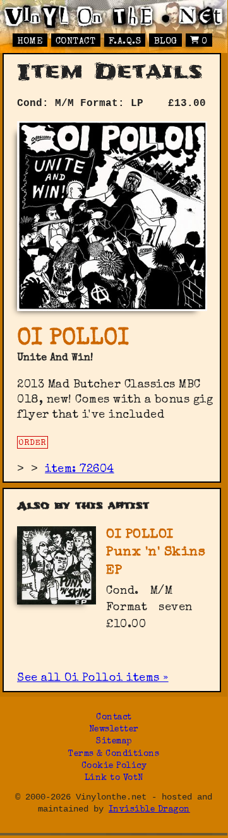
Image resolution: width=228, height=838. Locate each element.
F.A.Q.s (125, 41)
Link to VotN (114, 778)
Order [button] (32, 443)
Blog (165, 41)
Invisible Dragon (149, 810)
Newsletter (114, 730)
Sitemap (114, 742)
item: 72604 (79, 469)
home (29, 41)
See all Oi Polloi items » (93, 678)
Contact (76, 41)
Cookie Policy (114, 766)
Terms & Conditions (113, 754)
